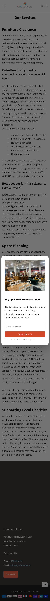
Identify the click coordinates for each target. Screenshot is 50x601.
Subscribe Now (25, 334)
